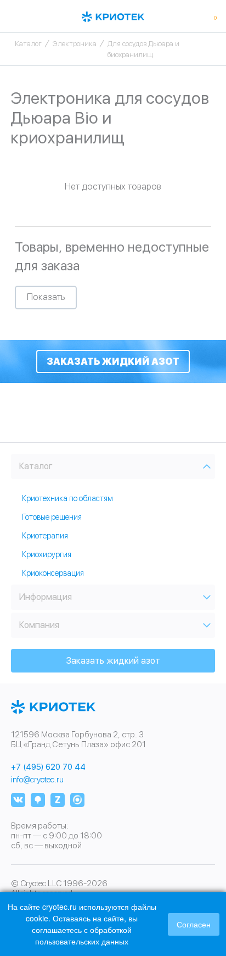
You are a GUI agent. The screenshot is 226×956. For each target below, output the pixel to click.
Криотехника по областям (67, 498)
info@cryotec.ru (37, 780)
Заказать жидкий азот (113, 361)
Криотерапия (45, 535)
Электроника (75, 44)
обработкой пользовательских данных (83, 935)
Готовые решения (52, 517)
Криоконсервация (53, 573)
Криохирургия (46, 554)
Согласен (194, 924)
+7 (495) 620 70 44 (48, 767)
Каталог (28, 44)
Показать (46, 297)
